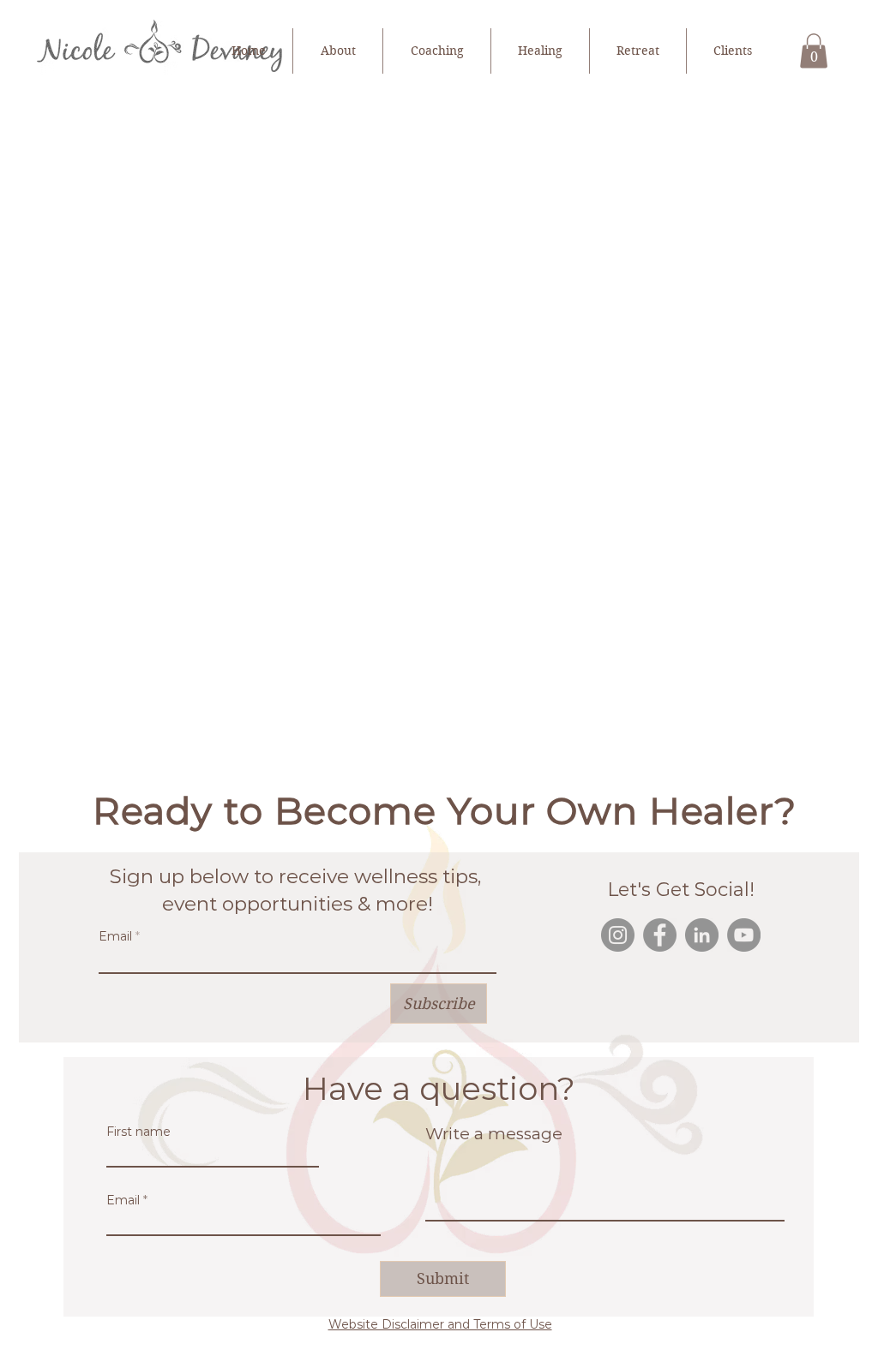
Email (115, 936)
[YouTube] (744, 935)
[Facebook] (660, 935)
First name (138, 1132)
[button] (813, 51)
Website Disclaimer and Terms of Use (440, 1324)
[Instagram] (617, 935)
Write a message (493, 1134)
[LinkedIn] (702, 935)
